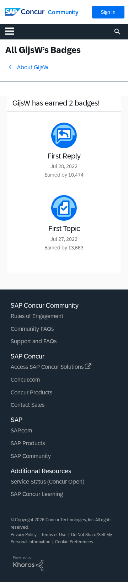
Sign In (108, 12)
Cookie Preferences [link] (74, 541)
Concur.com (25, 380)
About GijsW (32, 67)
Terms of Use (53, 534)
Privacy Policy (24, 534)
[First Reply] (64, 135)
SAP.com (21, 430)
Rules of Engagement (37, 316)
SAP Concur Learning (37, 494)
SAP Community (31, 456)
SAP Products (28, 443)
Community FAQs (32, 329)
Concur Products (31, 392)
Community (63, 12)
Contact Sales (27, 405)
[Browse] (13, 31)
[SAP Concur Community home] (24, 11)
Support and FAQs (34, 341)
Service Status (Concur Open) (47, 482)
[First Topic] (64, 208)
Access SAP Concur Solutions (48, 367)
